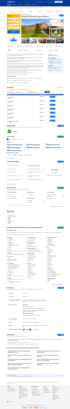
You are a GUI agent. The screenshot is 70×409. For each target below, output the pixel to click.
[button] (14, 28)
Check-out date (10, 23)
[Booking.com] (11, 1)
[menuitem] (9, 5)
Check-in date (10, 20)
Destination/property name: (12, 17)
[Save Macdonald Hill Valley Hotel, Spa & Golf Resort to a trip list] (58, 15)
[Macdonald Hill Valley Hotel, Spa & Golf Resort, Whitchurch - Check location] (21, 18)
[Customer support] (44, 2)
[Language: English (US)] (41, 2)
